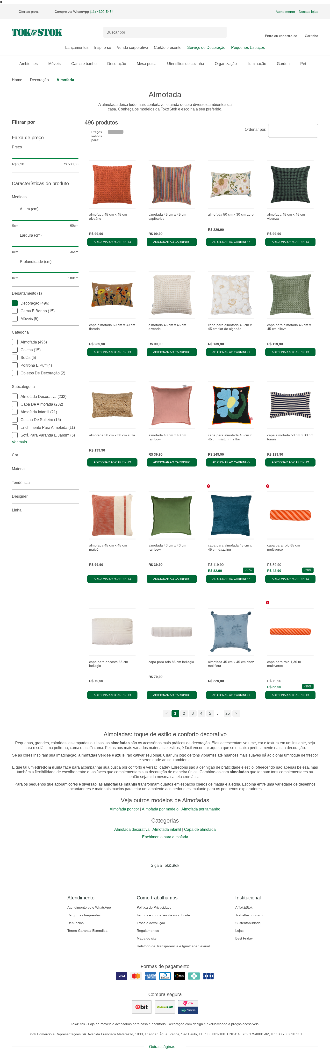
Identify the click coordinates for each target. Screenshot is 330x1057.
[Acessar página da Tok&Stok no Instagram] (158, 875)
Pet (303, 64)
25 (227, 713)
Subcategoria (23, 387)
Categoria (20, 332)
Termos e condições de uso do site (163, 915)
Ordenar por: (255, 129)
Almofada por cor (124, 809)
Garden (283, 64)
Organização (226, 64)
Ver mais (19, 442)
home (17, 80)
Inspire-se (102, 47)
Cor (15, 455)
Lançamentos (76, 47)
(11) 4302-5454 (102, 12)
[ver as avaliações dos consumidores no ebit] (142, 1007)
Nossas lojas (308, 12)
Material (19, 469)
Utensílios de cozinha (185, 64)
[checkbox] (15, 303)
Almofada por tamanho (200, 809)
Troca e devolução (151, 923)
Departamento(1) (27, 293)
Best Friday (244, 938)
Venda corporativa (132, 47)
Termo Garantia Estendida (87, 931)
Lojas (239, 931)
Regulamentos (148, 931)
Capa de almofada (200, 829)
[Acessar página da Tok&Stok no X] (185, 875)
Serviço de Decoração (206, 47)
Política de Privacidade (154, 907)
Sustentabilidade (248, 923)
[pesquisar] (221, 32)
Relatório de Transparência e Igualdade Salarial (173, 946)
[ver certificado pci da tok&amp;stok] (188, 1007)
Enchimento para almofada (165, 837)
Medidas (19, 197)
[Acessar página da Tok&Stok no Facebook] (145, 875)
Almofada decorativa (132, 829)
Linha (17, 510)
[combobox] (293, 131)
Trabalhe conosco (249, 915)
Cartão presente (167, 47)
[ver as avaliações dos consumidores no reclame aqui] (165, 1007)
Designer (20, 496)
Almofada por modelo (160, 809)
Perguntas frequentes (83, 915)
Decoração (116, 64)
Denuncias (75, 923)
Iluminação (256, 64)
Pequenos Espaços (248, 47)
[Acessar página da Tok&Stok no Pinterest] (172, 875)
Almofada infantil (166, 829)
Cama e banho (84, 64)
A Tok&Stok (243, 907)
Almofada (65, 80)
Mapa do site (147, 938)
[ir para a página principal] (37, 32)
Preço (17, 147)
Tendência (21, 483)
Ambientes (28, 64)
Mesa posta (147, 64)
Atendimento (285, 12)
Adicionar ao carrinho (112, 242)
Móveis (54, 64)
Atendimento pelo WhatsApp (89, 907)
